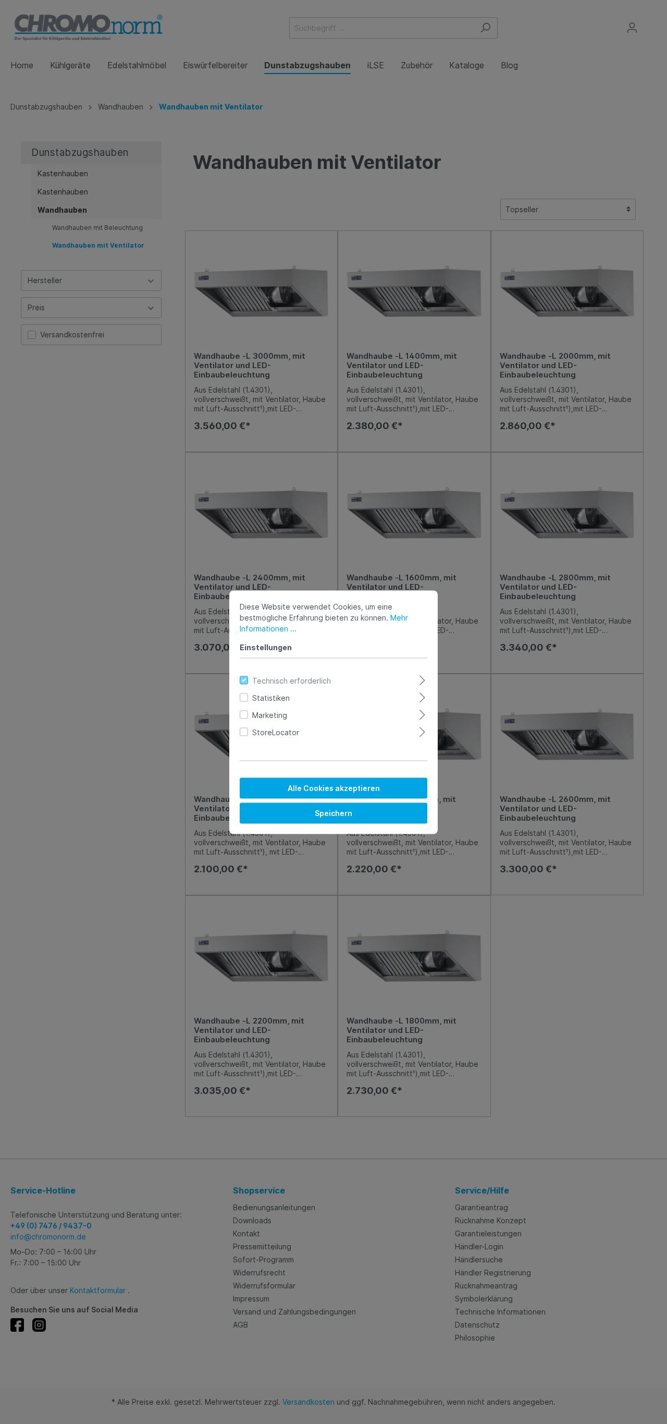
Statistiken (271, 697)
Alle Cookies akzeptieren (334, 787)
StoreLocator (275, 731)
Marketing (269, 714)
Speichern (333, 812)
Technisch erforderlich (291, 680)
